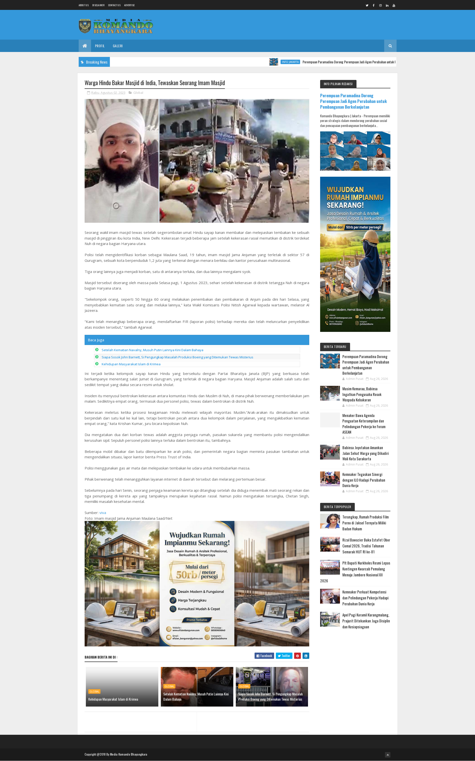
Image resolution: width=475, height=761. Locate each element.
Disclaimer (98, 5)
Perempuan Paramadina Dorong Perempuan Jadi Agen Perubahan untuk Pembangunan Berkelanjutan (343, 61)
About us (84, 5)
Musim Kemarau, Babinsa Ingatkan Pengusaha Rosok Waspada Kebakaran (361, 394)
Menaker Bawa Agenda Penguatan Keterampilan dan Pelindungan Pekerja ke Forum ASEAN (363, 424)
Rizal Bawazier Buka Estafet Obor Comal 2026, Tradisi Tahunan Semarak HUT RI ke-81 (366, 545)
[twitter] (367, 5)
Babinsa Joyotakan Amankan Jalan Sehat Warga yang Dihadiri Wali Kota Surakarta (365, 453)
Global (138, 92)
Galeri (118, 45)
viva (102, 512)
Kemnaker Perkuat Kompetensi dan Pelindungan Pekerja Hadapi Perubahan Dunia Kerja (365, 597)
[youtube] (394, 5)
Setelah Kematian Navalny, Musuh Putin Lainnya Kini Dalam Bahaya (152, 350)
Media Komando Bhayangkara (128, 754)
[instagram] (380, 5)
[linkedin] (387, 5)
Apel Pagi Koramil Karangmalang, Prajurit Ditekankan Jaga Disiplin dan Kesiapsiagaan (366, 620)
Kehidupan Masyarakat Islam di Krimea (131, 364)
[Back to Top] (387, 755)
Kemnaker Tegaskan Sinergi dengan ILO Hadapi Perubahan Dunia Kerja (363, 479)
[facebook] (374, 5)
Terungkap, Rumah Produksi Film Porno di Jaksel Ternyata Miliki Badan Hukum (365, 522)
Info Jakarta (266, 62)
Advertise (129, 5)
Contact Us (114, 5)
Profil (100, 45)
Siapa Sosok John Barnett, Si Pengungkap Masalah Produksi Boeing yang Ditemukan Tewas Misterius (177, 357)
